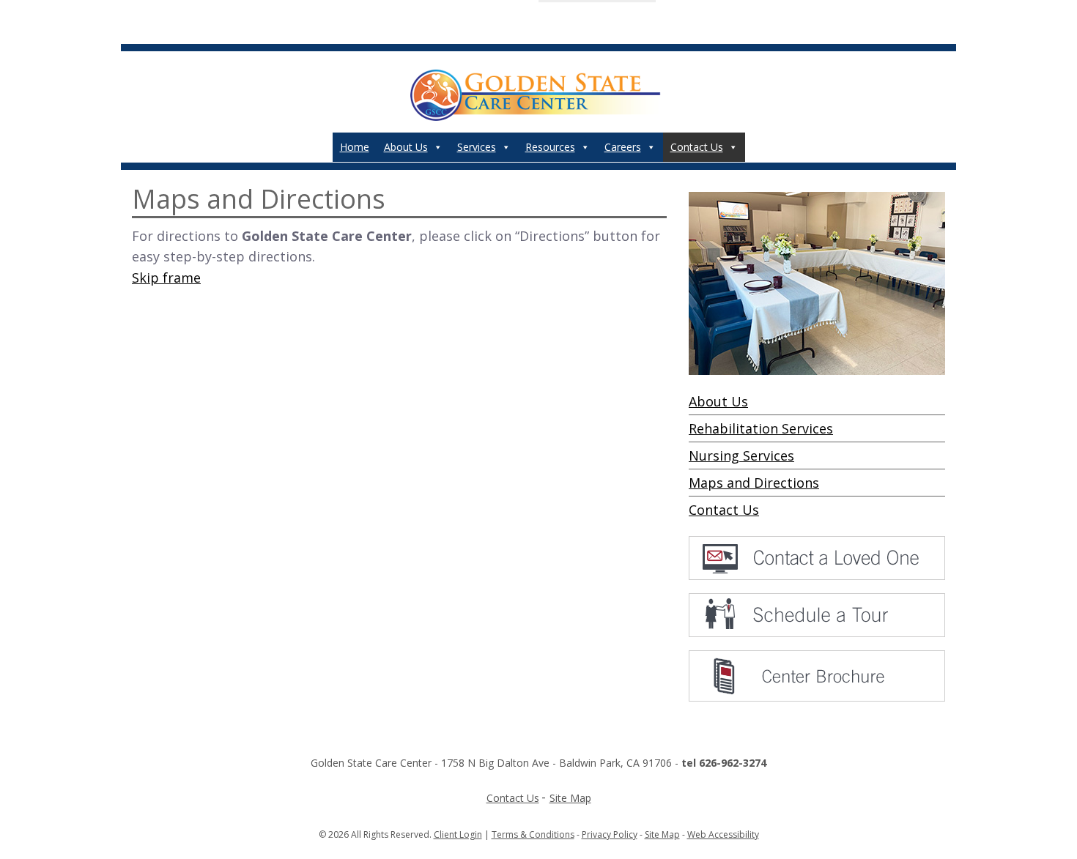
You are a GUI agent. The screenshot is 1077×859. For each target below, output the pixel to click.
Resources (550, 147)
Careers (622, 147)
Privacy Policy (609, 834)
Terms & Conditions (533, 834)
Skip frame (166, 277)
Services (476, 147)
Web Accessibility (723, 834)
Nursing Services (741, 455)
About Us (406, 147)
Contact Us (696, 147)
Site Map (570, 798)
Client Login (458, 834)
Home (354, 147)
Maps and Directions (754, 482)
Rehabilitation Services (761, 428)
